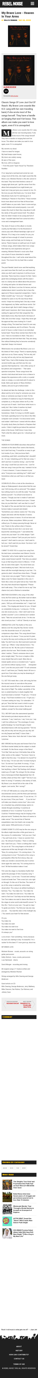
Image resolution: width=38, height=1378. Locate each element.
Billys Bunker (10, 20)
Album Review (10, 87)
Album (5, 1168)
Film (17, 1168)
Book (11, 1168)
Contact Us (19, 1359)
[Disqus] (19, 1048)
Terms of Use (19, 1364)
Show (24, 1168)
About (19, 1346)
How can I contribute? (19, 1355)
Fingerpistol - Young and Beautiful (25, 1005)
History (19, 1351)
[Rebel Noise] (13, 5)
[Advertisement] (19, 1144)
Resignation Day (13, 1003)
